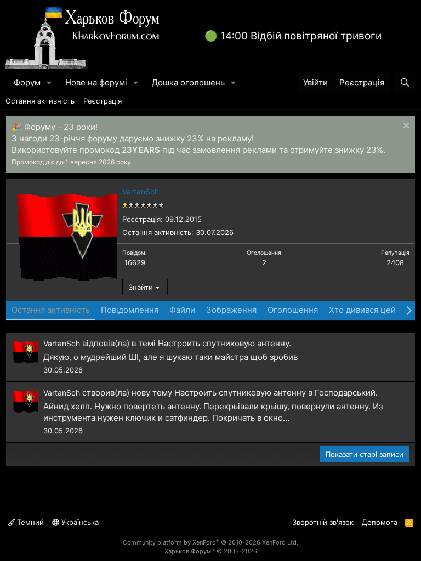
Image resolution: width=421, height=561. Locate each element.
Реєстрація (102, 100)
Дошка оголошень (188, 82)
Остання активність (40, 100)
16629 (134, 262)
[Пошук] (405, 82)
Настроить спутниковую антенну (223, 343)
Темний (29, 522)
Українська (79, 522)
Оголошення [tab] (293, 310)
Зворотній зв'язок (323, 522)
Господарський (345, 392)
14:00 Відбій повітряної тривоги (301, 36)
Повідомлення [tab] (129, 310)
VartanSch (61, 343)
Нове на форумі (96, 82)
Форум (27, 82)
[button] (49, 82)
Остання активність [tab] (51, 310)
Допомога (379, 522)
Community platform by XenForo (210, 542)
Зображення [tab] (231, 310)
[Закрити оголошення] (404, 127)
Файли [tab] (182, 310)
